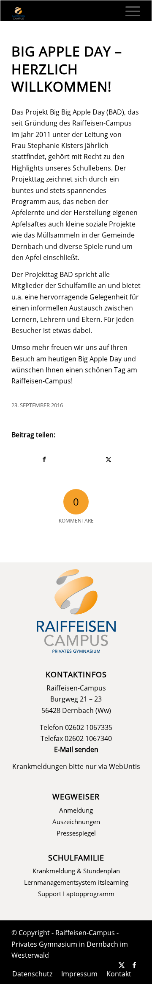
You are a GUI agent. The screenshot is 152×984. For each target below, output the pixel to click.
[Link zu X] (121, 965)
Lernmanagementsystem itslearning (76, 882)
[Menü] (128, 11)
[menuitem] (128, 11)
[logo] (63, 13)
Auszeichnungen (76, 821)
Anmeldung (76, 810)
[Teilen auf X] (108, 459)
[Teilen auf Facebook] (44, 459)
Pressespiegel (76, 833)
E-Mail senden (76, 749)
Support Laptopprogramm (76, 893)
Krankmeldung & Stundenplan (76, 871)
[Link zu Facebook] (134, 965)
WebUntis (124, 766)
